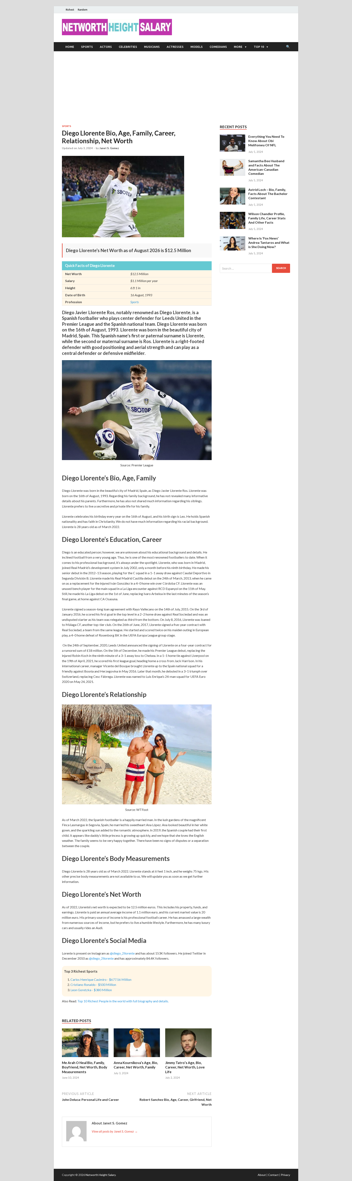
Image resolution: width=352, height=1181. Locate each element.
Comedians (218, 46)
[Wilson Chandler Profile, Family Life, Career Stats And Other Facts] (232, 214)
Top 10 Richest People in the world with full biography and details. (123, 1001)
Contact (273, 1175)
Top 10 (259, 46)
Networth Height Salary (101, 1175)
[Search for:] (255, 268)
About (262, 1175)
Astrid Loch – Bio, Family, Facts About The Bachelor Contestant (268, 194)
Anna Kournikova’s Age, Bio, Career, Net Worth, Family (136, 1065)
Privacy (285, 1175)
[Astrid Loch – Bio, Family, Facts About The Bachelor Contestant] (232, 190)
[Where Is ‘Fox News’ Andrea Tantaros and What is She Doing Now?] (232, 239)
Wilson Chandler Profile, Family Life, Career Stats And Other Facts (267, 218)
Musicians (152, 46)
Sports (87, 46)
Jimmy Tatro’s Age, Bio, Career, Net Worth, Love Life (185, 1067)
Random (82, 9)
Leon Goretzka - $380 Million (91, 990)
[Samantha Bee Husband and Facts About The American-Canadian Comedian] (232, 161)
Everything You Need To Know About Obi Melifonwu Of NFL (266, 141)
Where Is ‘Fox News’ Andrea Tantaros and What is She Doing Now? (268, 242)
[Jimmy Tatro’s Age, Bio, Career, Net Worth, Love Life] (188, 1058)
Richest (70, 9)
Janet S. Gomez (109, 148)
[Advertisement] (176, 87)
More (238, 46)
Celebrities (128, 46)
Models (196, 46)
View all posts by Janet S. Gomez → (115, 1131)
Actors (106, 46)
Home (69, 46)
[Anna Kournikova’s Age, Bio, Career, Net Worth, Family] (137, 1058)
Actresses (175, 46)
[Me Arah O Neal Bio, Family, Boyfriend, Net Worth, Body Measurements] (85, 1058)
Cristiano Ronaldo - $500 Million (93, 984)
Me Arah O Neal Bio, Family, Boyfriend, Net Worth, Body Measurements (84, 1067)
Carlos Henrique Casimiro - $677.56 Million (100, 979)
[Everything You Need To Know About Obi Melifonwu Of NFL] (232, 137)
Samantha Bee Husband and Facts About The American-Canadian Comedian (266, 167)
